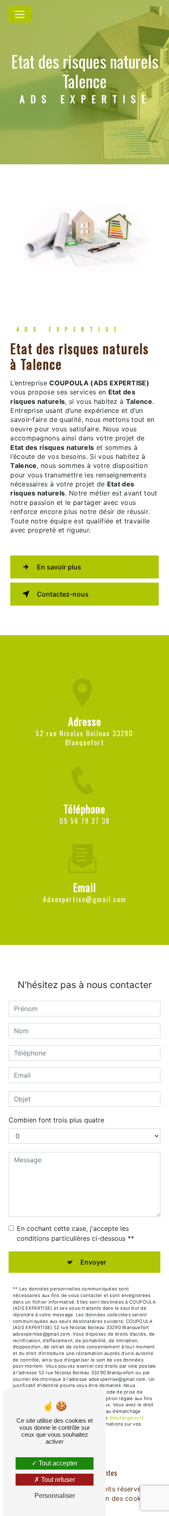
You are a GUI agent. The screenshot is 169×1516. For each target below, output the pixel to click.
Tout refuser (57, 1479)
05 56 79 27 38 (84, 821)
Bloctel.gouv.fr (126, 1418)
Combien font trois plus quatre (56, 1120)
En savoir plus (59, 567)
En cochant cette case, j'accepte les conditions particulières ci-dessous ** (75, 1233)
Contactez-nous (63, 594)
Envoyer (93, 1262)
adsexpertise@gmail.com (84, 899)
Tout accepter (57, 1463)
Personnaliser (54, 1495)
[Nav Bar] (19, 14)
